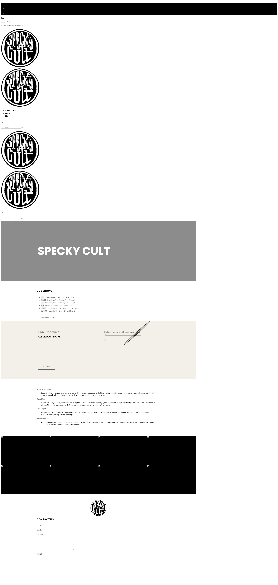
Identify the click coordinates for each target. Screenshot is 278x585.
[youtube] (109, 570)
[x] (2, 122)
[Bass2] (171, 450)
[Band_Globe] (25, 450)
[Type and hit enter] (22, 218)
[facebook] (9, 122)
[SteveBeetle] (74, 479)
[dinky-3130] (122, 450)
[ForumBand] (25, 479)
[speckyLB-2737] (122, 479)
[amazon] (55, 356)
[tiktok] (13, 122)
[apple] (48, 356)
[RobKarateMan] (74, 450)
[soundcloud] (116, 570)
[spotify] (41, 356)
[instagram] (6, 122)
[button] (46, 367)
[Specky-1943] (171, 479)
